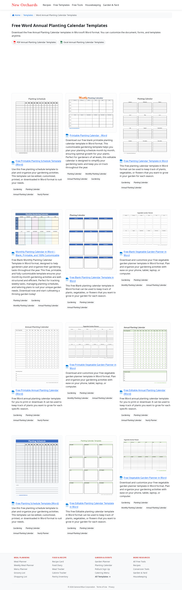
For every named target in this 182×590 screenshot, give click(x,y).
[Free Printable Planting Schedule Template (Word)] (37, 125)
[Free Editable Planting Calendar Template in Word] (91, 467)
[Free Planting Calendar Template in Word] (145, 125)
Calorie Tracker (59, 572)
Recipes (47, 5)
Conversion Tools (141, 569)
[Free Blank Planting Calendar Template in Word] (91, 242)
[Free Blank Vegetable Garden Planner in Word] (145, 229)
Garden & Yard (111, 5)
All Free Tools (139, 561)
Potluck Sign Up (102, 569)
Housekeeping (93, 5)
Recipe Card (58, 561)
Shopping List (20, 576)
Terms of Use (102, 587)
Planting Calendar (103, 565)
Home (17, 15)
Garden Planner (102, 561)
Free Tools (77, 5)
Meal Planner (20, 561)
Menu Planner (20, 569)
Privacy (111, 587)
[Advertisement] (91, 68)
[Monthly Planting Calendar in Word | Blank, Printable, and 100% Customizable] (37, 229)
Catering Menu (102, 572)
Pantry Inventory (60, 576)
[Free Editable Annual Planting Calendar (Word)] (145, 355)
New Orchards (24, 5)
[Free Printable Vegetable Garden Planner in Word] (91, 342)
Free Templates (61, 5)
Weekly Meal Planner (24, 565)
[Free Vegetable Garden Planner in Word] (145, 455)
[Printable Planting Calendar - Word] (91, 112)
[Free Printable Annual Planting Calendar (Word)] (37, 355)
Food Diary (57, 565)
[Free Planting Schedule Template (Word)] (37, 467)
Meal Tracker (58, 569)
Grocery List (19, 572)
